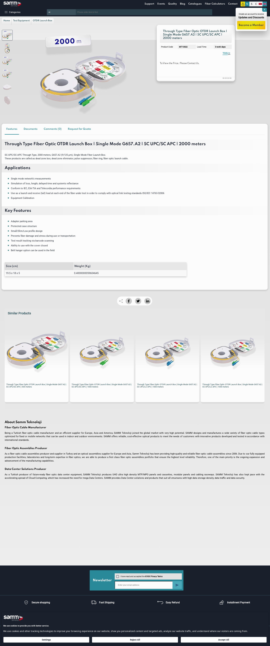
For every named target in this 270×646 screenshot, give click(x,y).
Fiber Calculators (215, 4)
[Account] (243, 4)
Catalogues (195, 4)
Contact (233, 4)
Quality (172, 4)
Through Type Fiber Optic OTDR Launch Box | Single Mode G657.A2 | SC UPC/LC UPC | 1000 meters (167, 385)
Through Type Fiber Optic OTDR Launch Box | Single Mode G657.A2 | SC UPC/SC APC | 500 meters (36, 385)
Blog (182, 4)
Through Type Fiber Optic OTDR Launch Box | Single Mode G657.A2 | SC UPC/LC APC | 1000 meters (232, 385)
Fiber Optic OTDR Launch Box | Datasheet (226, 53)
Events (161, 4)
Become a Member (251, 25)
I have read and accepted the (141, 576)
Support (149, 4)
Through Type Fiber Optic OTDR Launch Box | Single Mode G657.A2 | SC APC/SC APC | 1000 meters (102, 385)
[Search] (217, 12)
